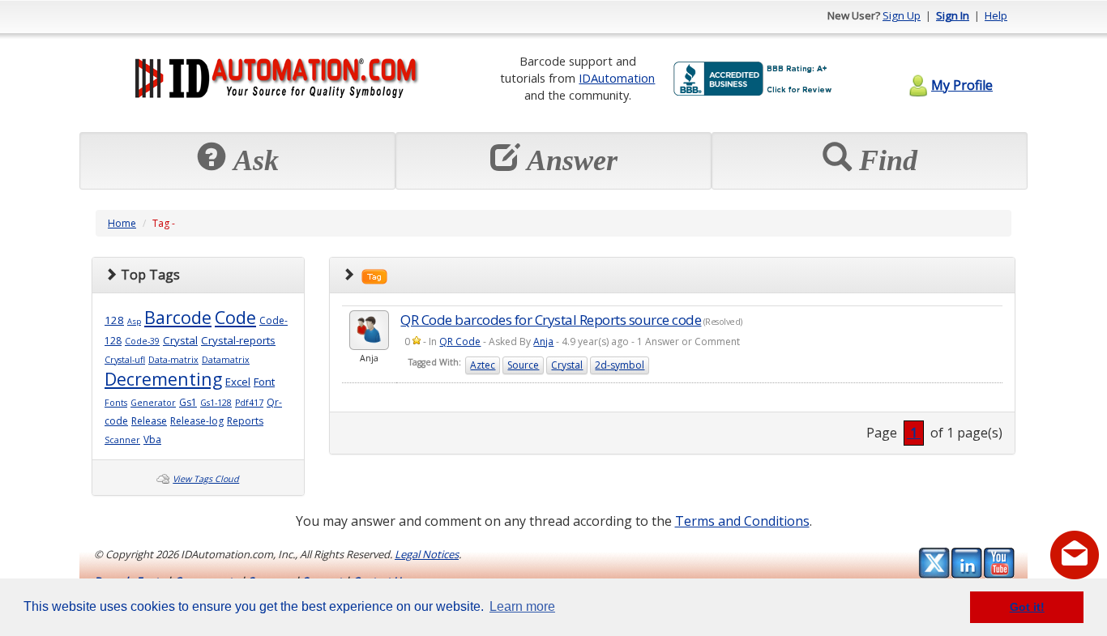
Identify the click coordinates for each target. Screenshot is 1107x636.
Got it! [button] (1027, 606)
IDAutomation (617, 78)
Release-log (197, 421)
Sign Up (902, 15)
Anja (543, 341)
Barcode (178, 317)
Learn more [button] (522, 606)
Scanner (122, 440)
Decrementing (163, 379)
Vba (152, 439)
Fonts (116, 402)
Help (996, 15)
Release (149, 421)
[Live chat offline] (1074, 555)
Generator (153, 402)
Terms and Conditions (742, 521)
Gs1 (188, 402)
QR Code (460, 341)
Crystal (180, 340)
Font (264, 381)
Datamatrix (226, 359)
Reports (245, 421)
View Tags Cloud (206, 478)
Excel (237, 381)
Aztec (482, 365)
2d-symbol (619, 365)
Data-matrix (173, 359)
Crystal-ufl (125, 359)
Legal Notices (427, 554)
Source (523, 365)
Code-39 (142, 341)
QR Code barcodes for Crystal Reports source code (550, 319)
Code (235, 317)
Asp (134, 321)
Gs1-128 (216, 402)
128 (114, 320)
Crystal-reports (238, 340)
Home (122, 223)
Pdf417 (249, 402)
